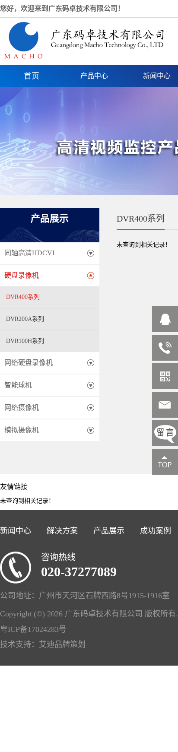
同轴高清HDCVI (29, 253)
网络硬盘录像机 (28, 362)
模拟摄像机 (21, 430)
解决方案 (62, 531)
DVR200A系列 (25, 319)
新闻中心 (15, 531)
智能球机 (18, 385)
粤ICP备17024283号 (33, 629)
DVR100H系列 (25, 341)
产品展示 (108, 531)
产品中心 (94, 75)
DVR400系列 (23, 297)
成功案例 (155, 531)
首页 (31, 76)
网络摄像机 (21, 407)
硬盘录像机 (21, 275)
